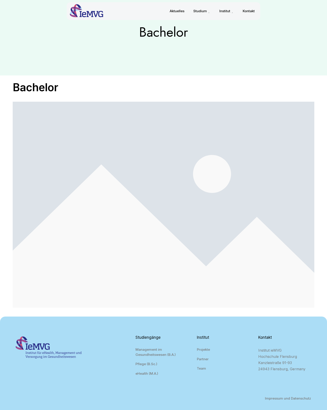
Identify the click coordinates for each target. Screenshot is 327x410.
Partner (203, 359)
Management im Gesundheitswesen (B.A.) (155, 352)
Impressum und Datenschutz (288, 398)
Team (201, 368)
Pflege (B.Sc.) (146, 364)
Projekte (203, 349)
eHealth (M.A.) (146, 373)
